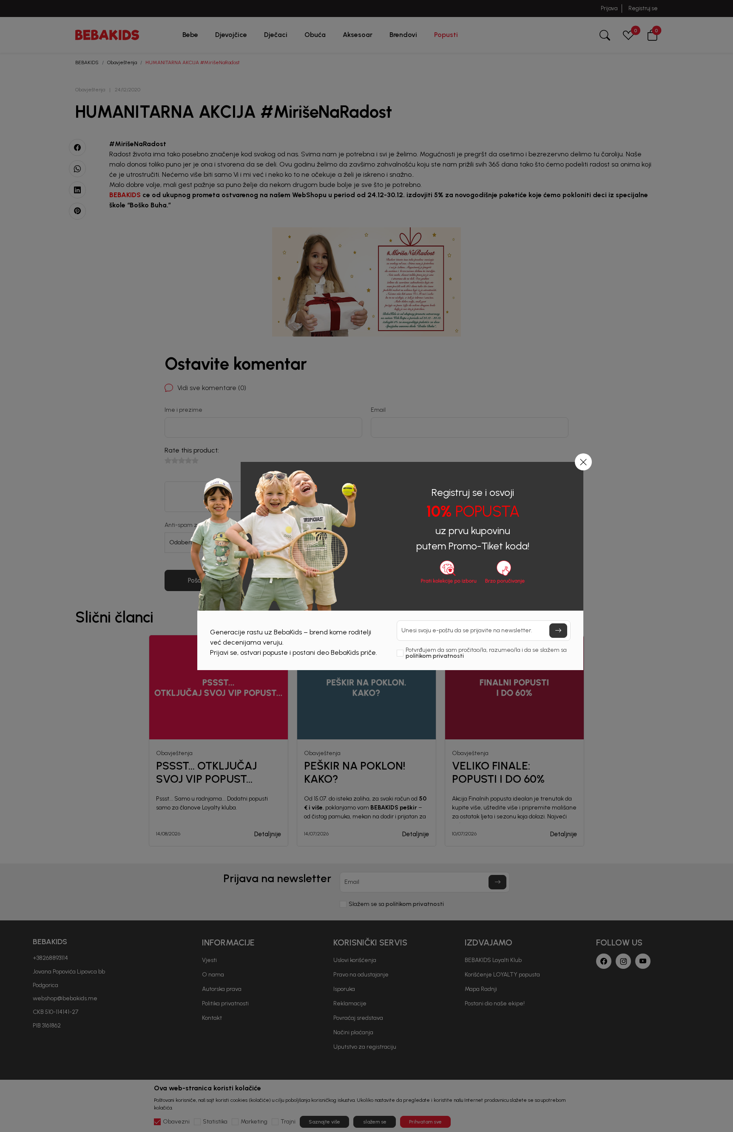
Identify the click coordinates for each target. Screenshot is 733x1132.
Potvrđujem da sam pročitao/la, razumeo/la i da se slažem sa (486, 653)
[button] (583, 461)
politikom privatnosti (435, 655)
